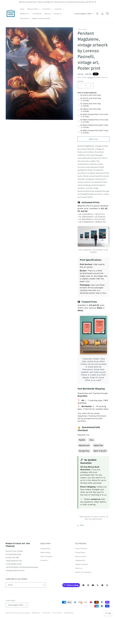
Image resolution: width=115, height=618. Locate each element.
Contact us (44, 560)
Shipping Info (80, 560)
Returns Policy (80, 556)
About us (78, 568)
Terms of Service (46, 556)
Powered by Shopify (24, 613)
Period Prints (14, 613)
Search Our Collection (83, 572)
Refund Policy (46, 552)
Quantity (80, 81)
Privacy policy (46, 613)
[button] (33, 9)
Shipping (90, 77)
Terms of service (57, 613)
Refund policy (36, 613)
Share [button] (82, 525)
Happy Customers (81, 564)
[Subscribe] (43, 585)
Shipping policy (69, 613)
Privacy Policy (45, 548)
